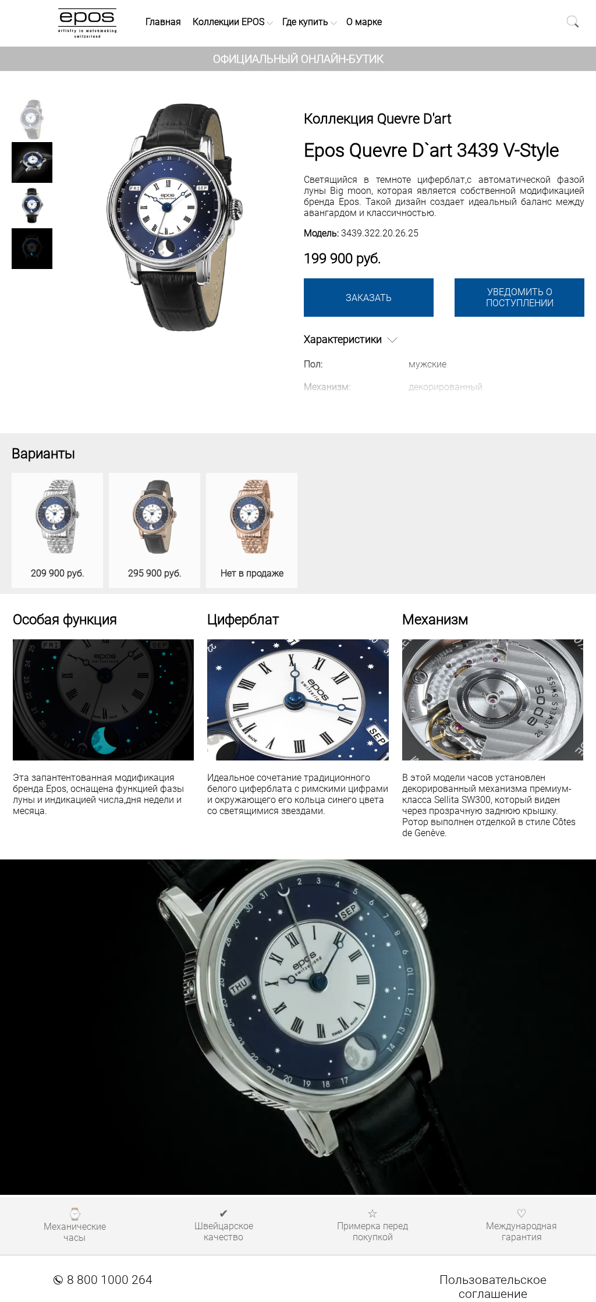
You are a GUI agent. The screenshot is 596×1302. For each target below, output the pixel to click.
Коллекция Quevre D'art (378, 119)
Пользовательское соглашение (493, 1287)
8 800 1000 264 (103, 1280)
